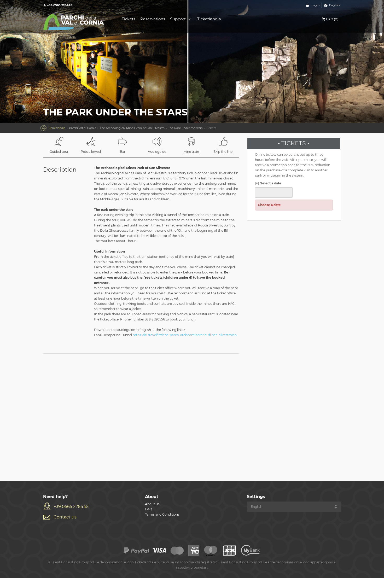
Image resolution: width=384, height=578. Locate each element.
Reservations (152, 18)
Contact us (65, 517)
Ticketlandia (209, 18)
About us (152, 504)
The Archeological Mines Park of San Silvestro (132, 128)
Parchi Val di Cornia (82, 128)
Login (315, 5)
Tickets (128, 18)
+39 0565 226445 (71, 506)
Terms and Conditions (162, 514)
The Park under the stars (185, 128)
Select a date (270, 183)
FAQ (148, 509)
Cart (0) (332, 19)
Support (178, 18)
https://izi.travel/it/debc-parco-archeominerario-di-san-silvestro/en (185, 335)
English (334, 5)
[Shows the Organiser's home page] (76, 22)
